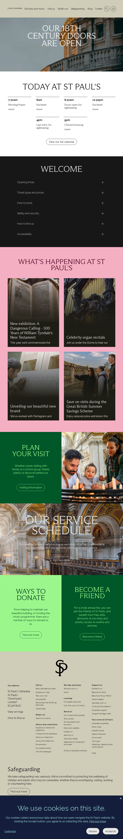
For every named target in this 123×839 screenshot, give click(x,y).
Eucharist (41, 107)
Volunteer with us (99, 703)
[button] (61, 182)
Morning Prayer (16, 107)
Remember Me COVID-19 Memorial (46, 704)
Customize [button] (10, 831)
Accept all (110, 831)
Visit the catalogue (43, 752)
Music (66, 692)
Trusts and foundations (101, 706)
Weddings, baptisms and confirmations (102, 745)
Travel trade (40, 709)
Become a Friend (99, 692)
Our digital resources (72, 702)
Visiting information (30, 487)
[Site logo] (61, 668)
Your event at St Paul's (102, 720)
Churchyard (97, 738)
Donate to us (97, 689)
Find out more (61, 560)
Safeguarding (78, 8)
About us (68, 712)
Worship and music (34, 8)
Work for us (68, 735)
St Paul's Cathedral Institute (75, 751)
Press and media (71, 739)
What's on (63, 8)
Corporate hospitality (100, 723)
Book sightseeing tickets (46, 689)
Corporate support (99, 710)
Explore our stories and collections (45, 729)
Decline (93, 831)
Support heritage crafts (101, 714)
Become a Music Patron (101, 696)
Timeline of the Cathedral (46, 734)
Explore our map (42, 692)
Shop (90, 8)
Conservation (41, 744)
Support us (97, 685)
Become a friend (92, 636)
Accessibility (41, 699)
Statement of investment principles (74, 743)
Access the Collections (45, 741)
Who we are (69, 719)
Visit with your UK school (74, 706)
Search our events (43, 718)
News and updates (71, 728)
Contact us (68, 732)
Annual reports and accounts (72, 723)
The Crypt (96, 741)
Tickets (98, 8)
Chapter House (98, 731)
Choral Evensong (73, 127)
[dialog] (61, 817)
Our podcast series (43, 748)
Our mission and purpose (74, 715)
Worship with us (70, 689)
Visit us (51, 8)
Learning (68, 698)
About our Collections (44, 737)
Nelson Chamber (99, 734)
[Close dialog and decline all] (120, 798)
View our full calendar (61, 141)
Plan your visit (41, 696)
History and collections (46, 725)
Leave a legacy (98, 699)
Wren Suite (96, 727)
